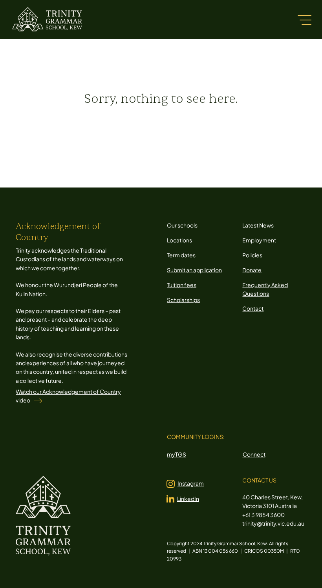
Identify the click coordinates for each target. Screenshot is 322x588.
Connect (254, 454)
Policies (252, 255)
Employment (259, 240)
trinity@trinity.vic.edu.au (273, 523)
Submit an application (194, 269)
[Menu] (304, 19)
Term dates (181, 255)
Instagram (190, 483)
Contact (252, 308)
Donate (252, 269)
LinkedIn (188, 498)
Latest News (258, 225)
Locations (179, 240)
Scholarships (183, 299)
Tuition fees (181, 284)
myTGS (176, 454)
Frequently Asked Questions (265, 289)
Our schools (182, 225)
